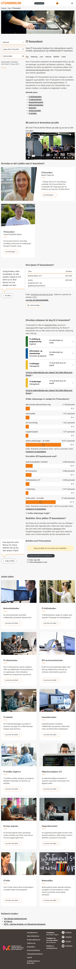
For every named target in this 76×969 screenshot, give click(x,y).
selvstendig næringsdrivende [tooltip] (37, 70)
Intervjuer (48, 57)
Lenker (63, 57)
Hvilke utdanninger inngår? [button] (39, 513)
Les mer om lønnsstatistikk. (37, 300)
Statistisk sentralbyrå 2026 (42, 294)
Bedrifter (56, 57)
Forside (3, 8)
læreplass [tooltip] (57, 529)
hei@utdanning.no (51, 948)
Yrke (27, 57)
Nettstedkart (31, 947)
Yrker (9, 8)
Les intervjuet (48, 195)
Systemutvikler (35, 110)
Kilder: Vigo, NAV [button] (34, 560)
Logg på (29, 957)
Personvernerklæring (33, 950)
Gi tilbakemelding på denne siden (33, 962)
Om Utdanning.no (32, 932)
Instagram (68, 937)
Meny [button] (72, 3)
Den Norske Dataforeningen (15, 918)
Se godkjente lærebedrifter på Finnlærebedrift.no (40, 556)
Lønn (41, 57)
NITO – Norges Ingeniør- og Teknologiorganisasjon (25, 924)
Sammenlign (7, 56)
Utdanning (34, 57)
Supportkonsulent (36, 102)
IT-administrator (35, 99)
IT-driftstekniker (35, 97)
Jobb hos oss (31, 943)
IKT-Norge (8, 921)
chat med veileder (39, 3)
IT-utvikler (33, 113)
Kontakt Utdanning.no (33, 939)
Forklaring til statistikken (36, 452)
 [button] (38, 929)
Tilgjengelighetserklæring (35, 954)
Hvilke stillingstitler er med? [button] (38, 562)
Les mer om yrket (11, 623)
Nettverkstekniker (36, 105)
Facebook (68, 932)
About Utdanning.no (33, 936)
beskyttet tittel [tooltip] (51, 325)
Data (31, 108)
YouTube (68, 941)
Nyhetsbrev (68, 946)
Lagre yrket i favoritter (11, 49)
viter (34, 108)
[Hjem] (17, 3)
